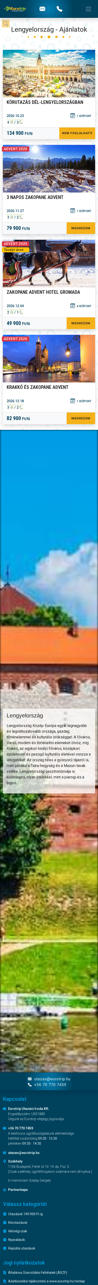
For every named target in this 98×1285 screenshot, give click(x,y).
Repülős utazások (21, 1248)
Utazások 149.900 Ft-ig (25, 1214)
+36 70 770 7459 (49, 1084)
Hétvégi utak (17, 1231)
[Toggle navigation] (88, 9)
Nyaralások (16, 1240)
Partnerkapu (17, 1190)
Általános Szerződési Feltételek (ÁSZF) (37, 1273)
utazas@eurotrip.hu (51, 1079)
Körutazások (17, 1222)
